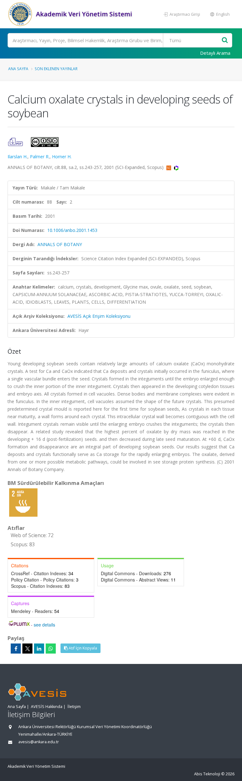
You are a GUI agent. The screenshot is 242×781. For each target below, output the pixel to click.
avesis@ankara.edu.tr (38, 741)
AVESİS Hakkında (46, 706)
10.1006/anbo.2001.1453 (72, 230)
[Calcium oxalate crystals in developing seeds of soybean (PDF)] (16, 141)
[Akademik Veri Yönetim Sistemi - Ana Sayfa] (21, 14)
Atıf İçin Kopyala (82, 648)
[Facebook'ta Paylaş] (16, 648)
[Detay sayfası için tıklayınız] (23, 502)
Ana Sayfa (18, 68)
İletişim (74, 706)
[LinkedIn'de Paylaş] (39, 648)
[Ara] (225, 40)
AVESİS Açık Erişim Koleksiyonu (98, 316)
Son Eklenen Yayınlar (56, 68)
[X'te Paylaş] (27, 648)
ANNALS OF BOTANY (59, 244)
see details (44, 624)
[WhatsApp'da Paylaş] (51, 648)
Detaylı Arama (215, 53)
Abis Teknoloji (207, 774)
